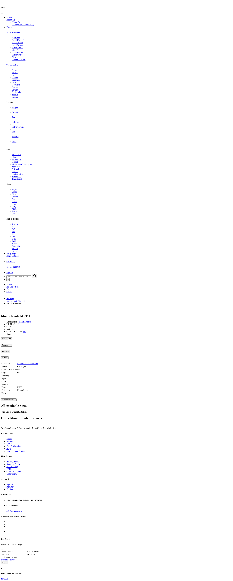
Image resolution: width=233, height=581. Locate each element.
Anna (14, 70)
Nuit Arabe (16, 92)
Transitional (17, 179)
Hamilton (16, 85)
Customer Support (14, 471)
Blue (14, 194)
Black (14, 192)
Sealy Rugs (11, 253)
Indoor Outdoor (18, 55)
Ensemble (16, 80)
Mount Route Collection (16, 301)
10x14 (14, 244)
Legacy (15, 89)
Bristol (15, 72)
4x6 (13, 231)
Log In (4, 562)
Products (10, 27)
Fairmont (16, 82)
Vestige (15, 97)
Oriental (15, 169)
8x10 (14, 239)
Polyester (16, 122)
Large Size (16, 246)
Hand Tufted (17, 42)
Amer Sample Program (16, 451)
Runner (15, 251)
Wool (14, 141)
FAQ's (9, 469)
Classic (15, 157)
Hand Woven (17, 45)
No (24, 331)
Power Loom (17, 47)
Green (14, 201)
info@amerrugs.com (14, 511)
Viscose (15, 136)
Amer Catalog (12, 256)
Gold (14, 199)
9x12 (14, 241)
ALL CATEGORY (13, 32)
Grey (14, 204)
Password (31, 554)
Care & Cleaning (13, 446)
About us (10, 441)
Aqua (14, 189)
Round (15, 248)
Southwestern (17, 174)
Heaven (15, 87)
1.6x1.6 (15, 224)
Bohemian (16, 154)
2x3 (13, 227)
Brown (15, 197)
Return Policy (12, 466)
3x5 (13, 229)
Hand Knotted (18, 40)
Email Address (33, 551)
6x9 (13, 236)
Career (9, 444)
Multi (14, 209)
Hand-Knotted (25, 322)
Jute (13, 117)
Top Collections (12, 65)
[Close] (2, 13)
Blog (8, 448)
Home (9, 17)
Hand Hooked (18, 52)
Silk (13, 132)
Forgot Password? (8, 560)
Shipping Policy (13, 464)
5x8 (13, 234)
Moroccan (16, 167)
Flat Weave (16, 50)
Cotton (15, 112)
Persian (15, 171)
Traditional (16, 176)
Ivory (14, 206)
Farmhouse (16, 159)
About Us (10, 20)
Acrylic (15, 107)
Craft (14, 75)
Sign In (9, 272)
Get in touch (11, 489)
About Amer (17, 22)
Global (15, 162)
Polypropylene (18, 127)
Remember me (10, 557)
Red (13, 214)
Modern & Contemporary (23, 164)
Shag (14, 57)
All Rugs (10, 298)
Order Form (11, 474)
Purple (14, 211)
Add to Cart (6, 339)
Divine (15, 77)
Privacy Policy (12, 462)
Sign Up (4, 578)
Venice (15, 94)
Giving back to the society (23, 24)
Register (9, 487)
